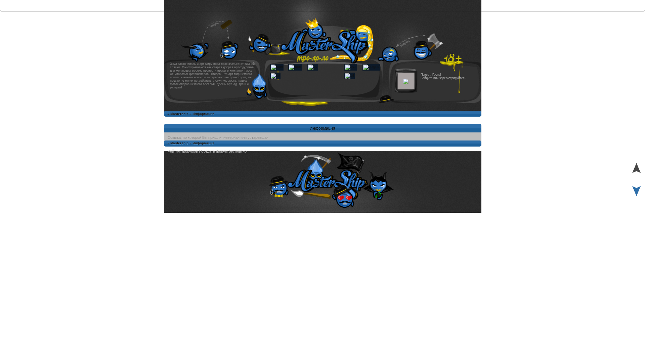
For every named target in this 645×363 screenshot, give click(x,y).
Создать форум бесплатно (224, 151)
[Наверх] (636, 176)
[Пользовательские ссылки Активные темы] (322, 355)
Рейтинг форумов (183, 151)
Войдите (426, 78)
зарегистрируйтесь (452, 78)
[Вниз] (636, 198)
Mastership (179, 114)
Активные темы (323, 355)
